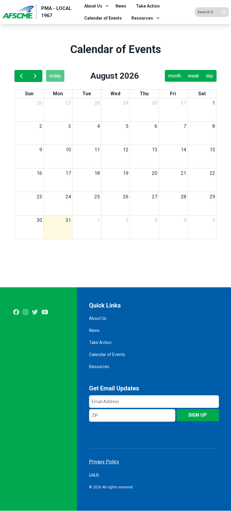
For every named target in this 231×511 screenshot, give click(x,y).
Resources (142, 18)
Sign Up (197, 415)
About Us (93, 6)
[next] (35, 76)
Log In (94, 474)
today (55, 76)
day (209, 76)
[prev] (21, 76)
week (193, 76)
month (174, 76)
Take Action (148, 6)
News (121, 6)
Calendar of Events (103, 18)
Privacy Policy (104, 462)
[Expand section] (107, 6)
